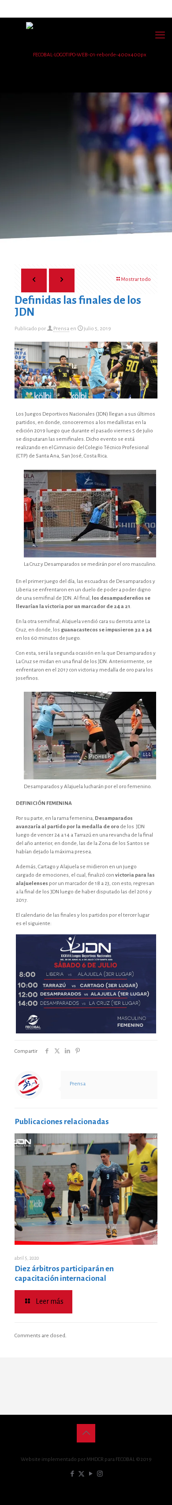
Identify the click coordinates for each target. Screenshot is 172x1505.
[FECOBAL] (86, 55)
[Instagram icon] (100, 1474)
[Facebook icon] (72, 1474)
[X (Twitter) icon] (81, 1474)
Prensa (61, 329)
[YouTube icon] (90, 1474)
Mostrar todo (136, 279)
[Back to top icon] (86, 1433)
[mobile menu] (160, 35)
